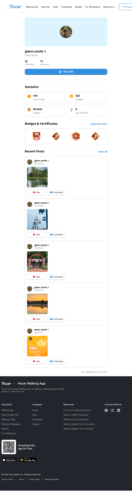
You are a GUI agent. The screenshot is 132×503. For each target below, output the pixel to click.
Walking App (32, 7)
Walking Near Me (10, 414)
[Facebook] (106, 410)
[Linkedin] (118, 410)
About (35, 410)
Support (36, 424)
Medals (78, 7)
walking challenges (43, 389)
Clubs (55, 7)
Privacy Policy (7, 479)
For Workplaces (92, 7)
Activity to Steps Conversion (77, 410)
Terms (21, 479)
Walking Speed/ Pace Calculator (78, 424)
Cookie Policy (34, 479)
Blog (34, 414)
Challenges (66, 7)
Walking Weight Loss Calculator (78, 428)
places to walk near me (13, 391)
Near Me (45, 7)
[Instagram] (112, 410)
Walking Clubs (8, 419)
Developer (37, 419)
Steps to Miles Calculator (75, 414)
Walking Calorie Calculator (76, 419)
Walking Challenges (11, 424)
